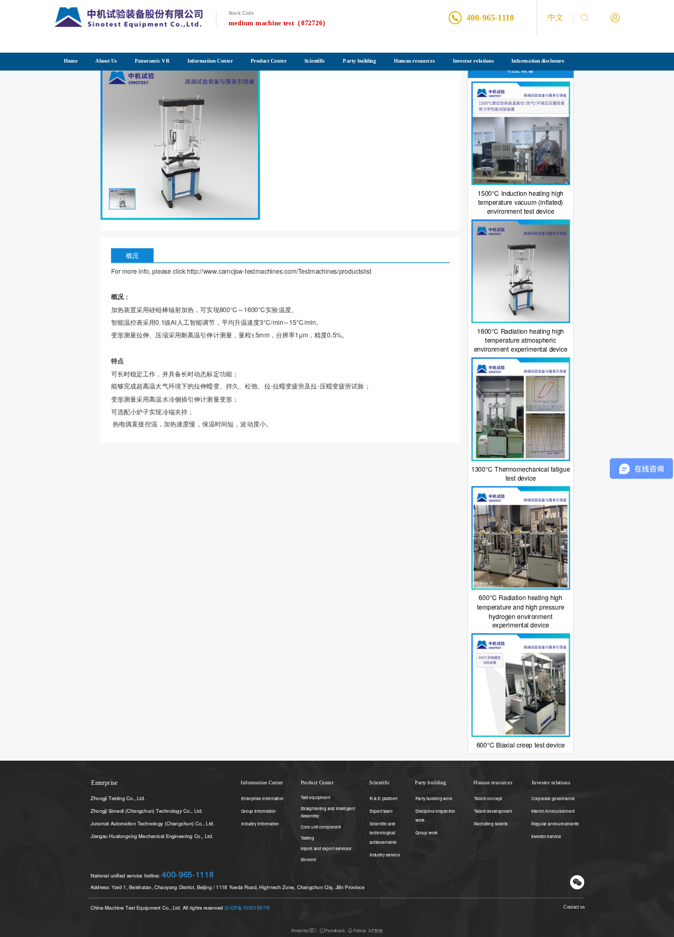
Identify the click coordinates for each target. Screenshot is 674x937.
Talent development (493, 810)
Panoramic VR (152, 61)
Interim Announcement (553, 810)
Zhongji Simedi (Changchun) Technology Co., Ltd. (147, 810)
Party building (359, 61)
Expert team (381, 810)
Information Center (210, 61)
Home (71, 61)
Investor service (546, 836)
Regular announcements (555, 823)
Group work (426, 832)
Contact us (573, 907)
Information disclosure (537, 61)
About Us (106, 61)
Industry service (385, 854)
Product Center (268, 61)
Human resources (414, 61)
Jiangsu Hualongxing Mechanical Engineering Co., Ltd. (152, 835)
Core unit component (321, 826)
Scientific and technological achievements (383, 832)
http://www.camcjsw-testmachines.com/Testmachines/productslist (279, 271)
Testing (307, 837)
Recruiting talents (491, 823)
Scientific (314, 61)
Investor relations (473, 61)
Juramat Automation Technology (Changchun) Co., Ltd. (153, 823)
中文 (555, 17)
